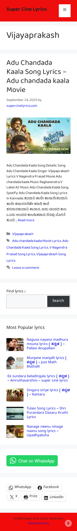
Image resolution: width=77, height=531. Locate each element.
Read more (26, 221)
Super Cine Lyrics (26, 11)
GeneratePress (38, 524)
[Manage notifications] (68, 523)
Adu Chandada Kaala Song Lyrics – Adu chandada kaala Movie (37, 78)
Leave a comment (25, 268)
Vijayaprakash (22, 235)
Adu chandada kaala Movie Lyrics (36, 242)
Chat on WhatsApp (36, 461)
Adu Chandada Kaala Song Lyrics (37, 245)
